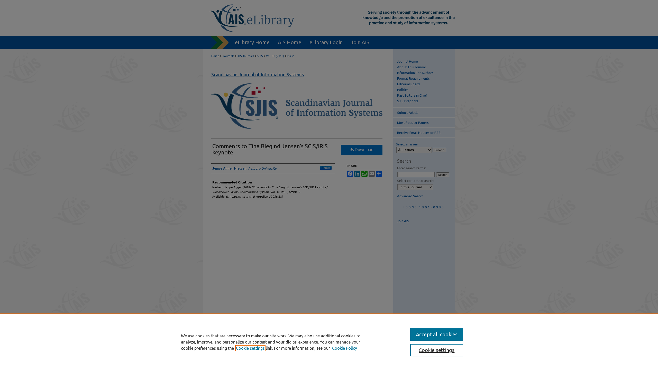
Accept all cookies (437, 334)
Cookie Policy (344, 348)
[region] (329, 341)
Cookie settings (250, 348)
